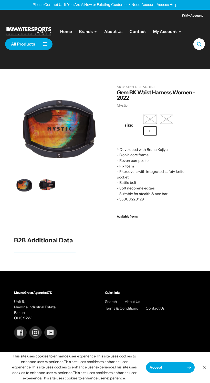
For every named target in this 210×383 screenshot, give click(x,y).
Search (111, 301)
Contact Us (155, 308)
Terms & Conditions (121, 308)
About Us (132, 301)
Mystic (122, 105)
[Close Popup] (204, 367)
